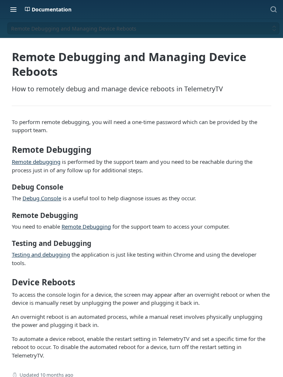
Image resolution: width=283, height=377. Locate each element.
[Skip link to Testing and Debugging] (7, 243)
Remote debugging (36, 161)
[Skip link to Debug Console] (7, 187)
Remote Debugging (86, 226)
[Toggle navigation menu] (13, 9)
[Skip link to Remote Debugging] (7, 150)
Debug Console (41, 198)
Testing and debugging (41, 254)
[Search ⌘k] (273, 9)
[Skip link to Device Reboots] (7, 282)
